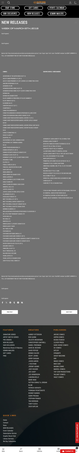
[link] (21, 450)
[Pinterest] (10, 302)
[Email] (22, 302)
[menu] (3, 2)
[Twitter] (6, 302)
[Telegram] (18, 302)
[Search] (8, 2)
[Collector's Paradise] (10, 8)
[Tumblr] (14, 302)
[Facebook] (2, 302)
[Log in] (70, 2)
